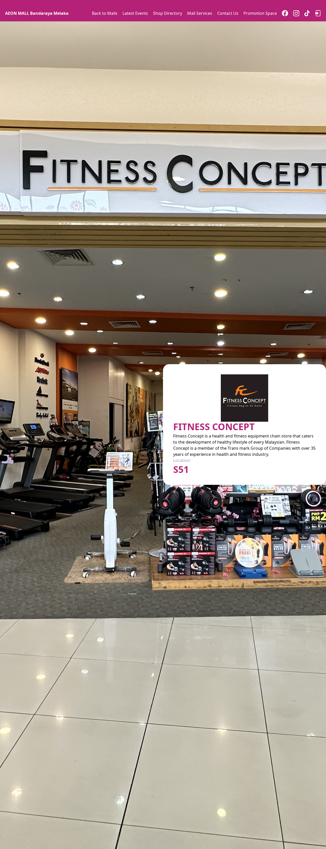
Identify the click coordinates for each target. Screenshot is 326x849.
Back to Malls (104, 13)
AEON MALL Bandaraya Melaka (37, 13)
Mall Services (199, 13)
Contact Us (227, 13)
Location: (182, 460)
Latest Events (135, 13)
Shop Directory (167, 13)
